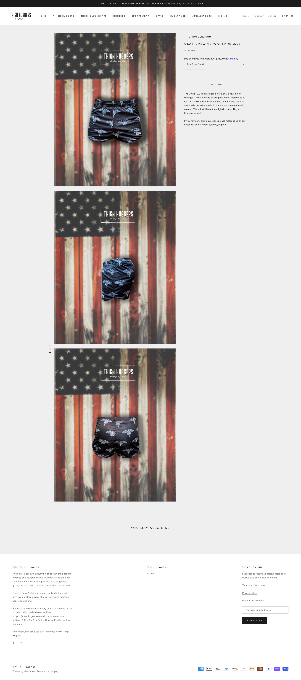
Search (272, 16)
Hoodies (119, 16)
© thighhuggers (24, 667)
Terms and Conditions (253, 585)
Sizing (222, 16)
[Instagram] (21, 643)
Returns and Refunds (253, 600)
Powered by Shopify (47, 671)
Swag (160, 16)
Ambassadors (202, 16)
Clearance (178, 16)
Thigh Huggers (63, 16)
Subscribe (254, 620)
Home (43, 16)
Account (259, 16)
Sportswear (140, 16)
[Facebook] (14, 643)
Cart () (287, 16)
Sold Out (215, 84)
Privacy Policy (249, 593)
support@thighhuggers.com (27, 616)
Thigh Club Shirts (94, 16)
